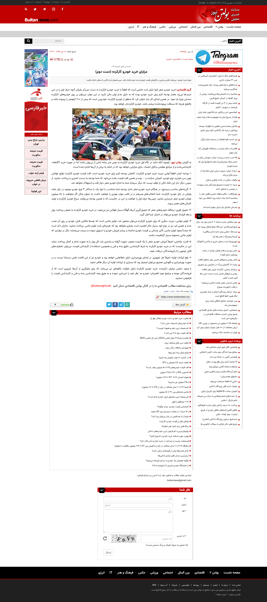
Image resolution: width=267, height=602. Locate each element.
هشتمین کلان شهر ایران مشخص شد (221, 347)
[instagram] (53, 9)
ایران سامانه (221, 594)
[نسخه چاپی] (51, 59)
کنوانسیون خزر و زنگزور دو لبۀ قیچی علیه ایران (217, 112)
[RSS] (27, 9)
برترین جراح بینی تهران (36, 142)
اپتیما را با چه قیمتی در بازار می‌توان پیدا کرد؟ (170, 416)
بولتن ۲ (219, 27)
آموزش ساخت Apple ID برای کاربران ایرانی (219, 391)
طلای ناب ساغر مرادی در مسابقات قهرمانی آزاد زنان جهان (217, 150)
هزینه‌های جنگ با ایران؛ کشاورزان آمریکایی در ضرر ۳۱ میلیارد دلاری (217, 78)
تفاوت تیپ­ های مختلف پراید (176, 343)
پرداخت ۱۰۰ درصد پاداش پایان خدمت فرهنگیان (217, 405)
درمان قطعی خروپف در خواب (36, 182)
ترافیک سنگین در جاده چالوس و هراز (221, 180)
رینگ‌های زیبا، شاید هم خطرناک (175, 426)
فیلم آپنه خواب (36, 173)
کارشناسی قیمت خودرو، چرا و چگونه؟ (173, 406)
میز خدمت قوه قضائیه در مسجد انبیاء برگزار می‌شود (219, 141)
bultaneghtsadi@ (101, 286)
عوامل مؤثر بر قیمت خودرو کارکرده (174, 421)
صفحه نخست (233, 27)
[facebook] (62, 9)
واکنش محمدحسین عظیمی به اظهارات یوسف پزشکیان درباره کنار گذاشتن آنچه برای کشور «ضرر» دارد (218, 130)
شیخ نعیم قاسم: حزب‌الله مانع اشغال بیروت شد (217, 227)
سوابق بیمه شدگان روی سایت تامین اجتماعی (218, 352)
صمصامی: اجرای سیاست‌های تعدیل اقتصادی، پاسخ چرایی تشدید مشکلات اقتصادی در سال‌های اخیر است (218, 314)
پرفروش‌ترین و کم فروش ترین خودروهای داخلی (168, 431)
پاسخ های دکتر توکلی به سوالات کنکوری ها (219, 424)
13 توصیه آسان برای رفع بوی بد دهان (221, 361)
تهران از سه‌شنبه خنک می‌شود (224, 332)
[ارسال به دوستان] (55, 59)
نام (185, 498)
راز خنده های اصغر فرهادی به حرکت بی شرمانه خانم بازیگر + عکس (217, 398)
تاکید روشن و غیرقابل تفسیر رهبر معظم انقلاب (217, 259)
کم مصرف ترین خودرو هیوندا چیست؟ (173, 328)
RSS (154, 585)
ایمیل (184, 504)
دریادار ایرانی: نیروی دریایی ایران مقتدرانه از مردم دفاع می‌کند (218, 173)
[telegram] (44, 9)
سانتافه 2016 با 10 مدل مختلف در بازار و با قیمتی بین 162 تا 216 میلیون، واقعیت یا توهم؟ (151, 446)
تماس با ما (66, 2)
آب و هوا (29, 2)
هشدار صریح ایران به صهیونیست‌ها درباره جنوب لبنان (216, 119)
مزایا (178, 291)
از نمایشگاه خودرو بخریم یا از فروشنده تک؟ (170, 465)
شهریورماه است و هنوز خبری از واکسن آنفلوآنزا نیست (217, 243)
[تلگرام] (218, 57)
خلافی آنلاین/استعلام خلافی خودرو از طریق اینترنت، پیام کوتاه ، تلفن (219, 412)
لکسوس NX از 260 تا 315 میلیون (174, 372)
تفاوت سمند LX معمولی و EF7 (176, 362)
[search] (28, 41)
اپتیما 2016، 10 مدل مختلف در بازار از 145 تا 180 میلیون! (165, 387)
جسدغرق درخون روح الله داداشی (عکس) (220, 419)
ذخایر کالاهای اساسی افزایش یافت (212, 41)
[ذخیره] (58, 59)
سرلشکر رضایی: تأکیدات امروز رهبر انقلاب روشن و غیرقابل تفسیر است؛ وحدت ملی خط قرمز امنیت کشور (218, 274)
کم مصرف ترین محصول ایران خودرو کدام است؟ (168, 397)
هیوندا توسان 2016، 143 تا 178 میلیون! (172, 377)
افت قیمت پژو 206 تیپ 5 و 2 (176, 333)
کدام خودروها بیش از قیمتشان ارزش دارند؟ (170, 450)
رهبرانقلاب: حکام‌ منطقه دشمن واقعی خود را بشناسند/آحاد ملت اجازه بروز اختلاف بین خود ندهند (218, 198)
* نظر (184, 511)
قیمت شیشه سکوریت (36, 153)
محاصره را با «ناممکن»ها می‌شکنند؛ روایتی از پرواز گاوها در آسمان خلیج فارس (218, 96)
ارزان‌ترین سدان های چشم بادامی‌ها (173, 455)
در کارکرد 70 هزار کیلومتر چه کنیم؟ (174, 357)
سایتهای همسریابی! (229, 376)
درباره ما (55, 2)
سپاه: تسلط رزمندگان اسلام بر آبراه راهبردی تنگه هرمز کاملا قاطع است (218, 294)
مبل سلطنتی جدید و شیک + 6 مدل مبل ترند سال (216, 222)
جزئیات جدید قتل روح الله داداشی (223, 386)
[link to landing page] (224, 14)
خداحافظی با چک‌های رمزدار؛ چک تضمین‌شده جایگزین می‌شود (217, 87)
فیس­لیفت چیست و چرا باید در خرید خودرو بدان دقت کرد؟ (164, 441)
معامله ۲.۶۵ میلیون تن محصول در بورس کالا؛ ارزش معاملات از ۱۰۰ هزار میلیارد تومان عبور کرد (217, 325)
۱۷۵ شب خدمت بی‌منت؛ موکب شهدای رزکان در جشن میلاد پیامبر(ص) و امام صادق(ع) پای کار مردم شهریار (217, 162)
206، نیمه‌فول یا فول (180, 401)
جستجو (206, 585)
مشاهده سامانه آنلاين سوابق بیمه (223, 366)
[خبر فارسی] (36, 109)
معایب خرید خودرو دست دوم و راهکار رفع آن (169, 318)
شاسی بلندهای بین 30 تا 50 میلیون (174, 392)
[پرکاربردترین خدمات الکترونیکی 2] (36, 68)
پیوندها (47, 2)
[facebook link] (115, 304)
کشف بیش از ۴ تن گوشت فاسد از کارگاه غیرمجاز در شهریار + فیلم (220, 105)
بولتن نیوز (176, 162)
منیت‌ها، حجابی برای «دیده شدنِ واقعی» (220, 231)
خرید (172, 291)
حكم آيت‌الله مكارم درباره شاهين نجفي (220, 371)
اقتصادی (176, 59)
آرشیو (215, 585)
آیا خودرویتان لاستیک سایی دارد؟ (175, 323)
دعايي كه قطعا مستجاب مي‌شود (223, 381)
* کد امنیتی (181, 536)
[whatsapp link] (127, 304)
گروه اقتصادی (184, 90)
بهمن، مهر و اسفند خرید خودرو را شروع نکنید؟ (169, 436)
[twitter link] (109, 304)
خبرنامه (38, 2)
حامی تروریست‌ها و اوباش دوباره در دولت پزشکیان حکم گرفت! (219, 252)
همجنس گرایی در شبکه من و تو (223, 357)
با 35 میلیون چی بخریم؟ (178, 382)
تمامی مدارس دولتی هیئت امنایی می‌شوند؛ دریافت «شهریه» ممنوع (219, 285)
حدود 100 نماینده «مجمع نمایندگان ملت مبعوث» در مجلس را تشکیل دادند (217, 187)
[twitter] (35, 9)
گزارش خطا (180, 304)
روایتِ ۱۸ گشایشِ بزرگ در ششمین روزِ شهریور (217, 264)
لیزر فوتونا (36, 191)
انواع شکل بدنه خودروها (178, 352)
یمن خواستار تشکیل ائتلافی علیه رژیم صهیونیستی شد (221, 303)
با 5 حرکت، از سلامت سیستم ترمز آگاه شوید (170, 411)
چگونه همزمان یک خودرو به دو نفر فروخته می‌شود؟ (167, 460)
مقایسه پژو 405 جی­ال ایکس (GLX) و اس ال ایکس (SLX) (164, 338)
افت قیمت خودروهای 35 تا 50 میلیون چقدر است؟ (167, 367)
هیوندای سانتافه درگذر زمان (177, 348)
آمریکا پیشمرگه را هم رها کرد (225, 236)
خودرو (169, 59)
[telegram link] (121, 304)
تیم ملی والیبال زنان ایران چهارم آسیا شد (220, 207)
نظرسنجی (185, 585)
